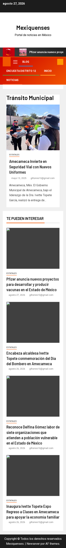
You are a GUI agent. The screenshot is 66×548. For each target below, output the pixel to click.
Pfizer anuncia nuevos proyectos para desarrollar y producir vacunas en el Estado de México (32, 284)
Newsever (33, 543)
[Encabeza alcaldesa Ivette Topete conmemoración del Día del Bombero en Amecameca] (33, 322)
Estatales (14, 155)
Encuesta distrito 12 (21, 70)
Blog (25, 61)
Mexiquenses (33, 27)
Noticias (12, 80)
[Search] (54, 61)
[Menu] (15, 61)
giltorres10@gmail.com (43, 178)
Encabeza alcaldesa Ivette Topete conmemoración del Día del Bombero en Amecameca (31, 358)
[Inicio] (6, 61)
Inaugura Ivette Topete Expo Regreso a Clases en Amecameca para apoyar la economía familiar (32, 511)
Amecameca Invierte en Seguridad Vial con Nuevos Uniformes (30, 166)
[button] (15, 61)
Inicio (48, 70)
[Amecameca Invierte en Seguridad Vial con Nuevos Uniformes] (33, 127)
